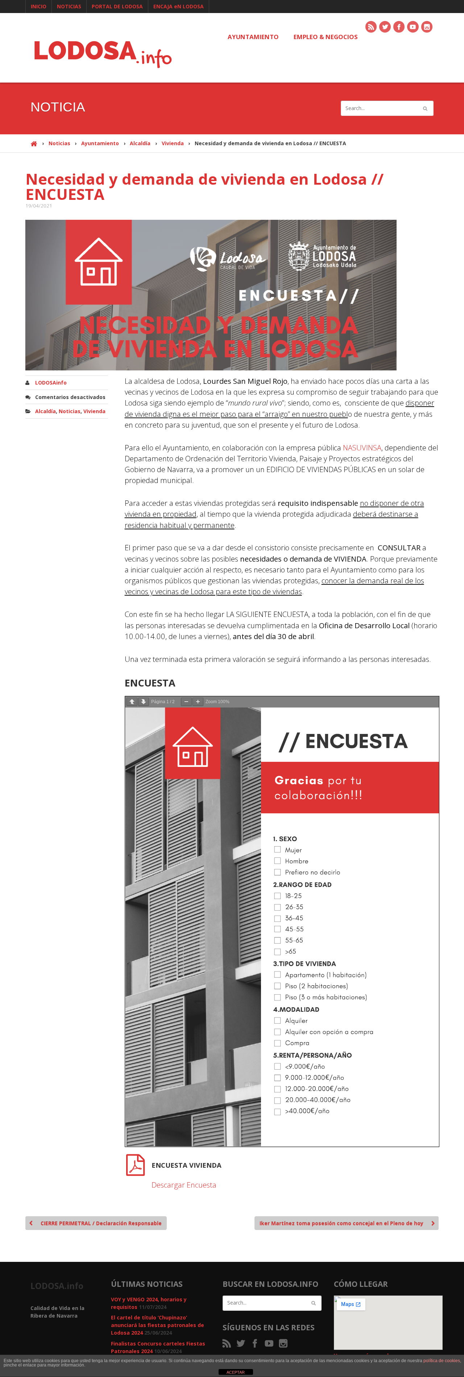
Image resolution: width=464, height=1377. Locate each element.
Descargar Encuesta (184, 1185)
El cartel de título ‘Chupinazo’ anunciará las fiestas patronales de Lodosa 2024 (157, 1325)
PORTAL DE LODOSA (117, 6)
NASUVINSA (362, 447)
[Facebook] (399, 27)
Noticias (59, 143)
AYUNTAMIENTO (253, 37)
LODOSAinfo (51, 382)
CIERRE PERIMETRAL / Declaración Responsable (101, 1223)
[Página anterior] (132, 702)
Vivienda (173, 143)
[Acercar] (197, 702)
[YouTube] (413, 27)
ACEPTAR (236, 1372)
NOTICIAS (69, 6)
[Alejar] (186, 702)
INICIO (38, 6)
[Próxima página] (143, 702)
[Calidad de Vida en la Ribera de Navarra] (102, 53)
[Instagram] (427, 27)
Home (33, 146)
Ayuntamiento (100, 143)
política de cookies (441, 1360)
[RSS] (371, 27)
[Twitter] (385, 27)
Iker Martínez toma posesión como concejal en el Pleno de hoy (341, 1223)
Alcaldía (140, 143)
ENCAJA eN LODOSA (178, 6)
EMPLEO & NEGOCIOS (326, 37)
